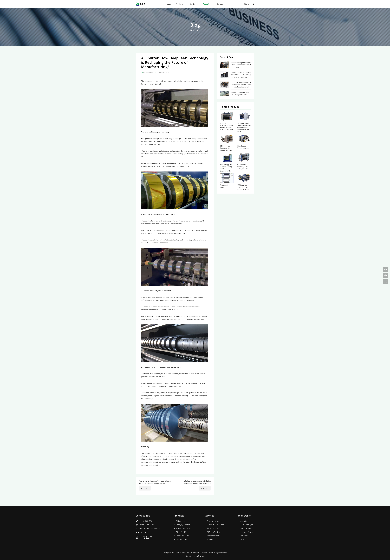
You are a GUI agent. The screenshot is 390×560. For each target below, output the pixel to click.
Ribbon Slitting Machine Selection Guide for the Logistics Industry (241, 64)
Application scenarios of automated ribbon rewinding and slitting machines (241, 74)
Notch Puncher (181, 539)
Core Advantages (246, 525)
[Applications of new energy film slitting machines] (224, 92)
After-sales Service (213, 536)
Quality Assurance (247, 528)
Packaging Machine (183, 525)
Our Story (243, 536)
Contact (220, 4)
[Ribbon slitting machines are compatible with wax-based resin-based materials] (224, 82)
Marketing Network (247, 532)
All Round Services (213, 532)
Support (210, 539)
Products (179, 4)
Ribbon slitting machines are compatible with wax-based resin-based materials (241, 84)
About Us (206, 4)
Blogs (242, 539)
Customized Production (215, 525)
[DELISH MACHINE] (140, 4)
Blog (198, 30)
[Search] (253, 4)
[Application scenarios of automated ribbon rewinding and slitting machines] (224, 72)
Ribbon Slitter (181, 521)
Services (193, 4)
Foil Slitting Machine (183, 528)
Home (168, 4)
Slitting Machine (181, 532)
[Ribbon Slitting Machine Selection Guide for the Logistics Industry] (224, 62)
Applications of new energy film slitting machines (241, 93)
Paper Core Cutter (182, 536)
